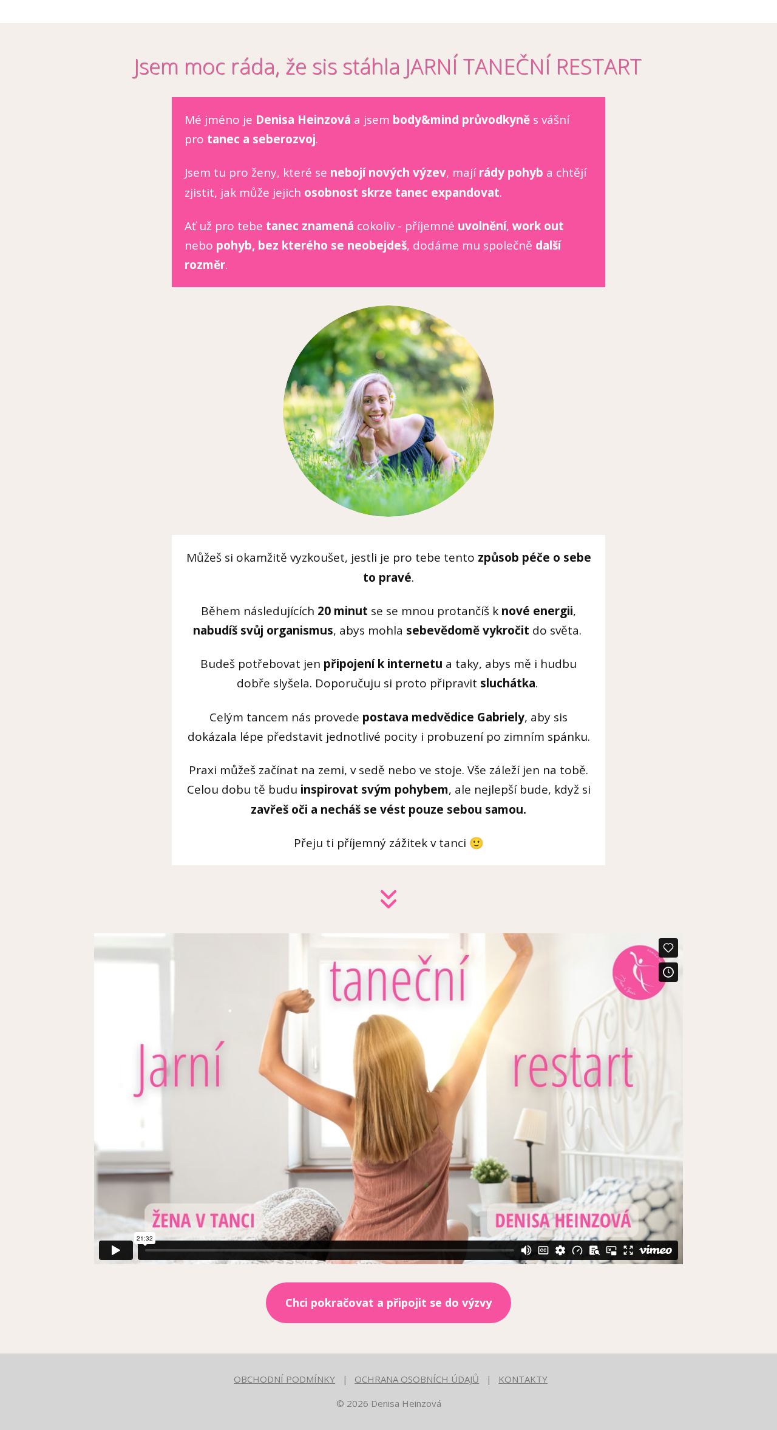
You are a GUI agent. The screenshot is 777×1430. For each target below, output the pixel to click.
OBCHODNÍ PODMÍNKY (284, 1379)
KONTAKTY (523, 1379)
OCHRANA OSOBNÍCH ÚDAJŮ (417, 1379)
